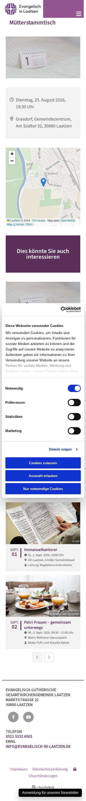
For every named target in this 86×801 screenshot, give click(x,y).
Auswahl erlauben (43, 476)
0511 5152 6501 (19, 736)
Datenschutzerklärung (50, 769)
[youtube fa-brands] (28, 717)
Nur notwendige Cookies (43, 488)
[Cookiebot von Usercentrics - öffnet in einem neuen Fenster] (61, 310)
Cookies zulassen (43, 463)
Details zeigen (60, 449)
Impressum (19, 769)
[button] (63, 14)
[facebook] (13, 717)
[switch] (74, 402)
